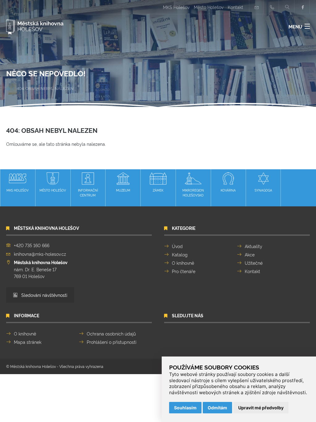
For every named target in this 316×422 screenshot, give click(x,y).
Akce (250, 254)
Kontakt (235, 7)
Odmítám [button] (217, 407)
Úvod (177, 246)
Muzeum (123, 190)
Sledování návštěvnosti (43, 295)
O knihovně (183, 263)
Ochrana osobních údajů (111, 333)
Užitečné (254, 263)
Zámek (158, 190)
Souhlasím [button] (185, 407)
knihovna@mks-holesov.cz (40, 254)
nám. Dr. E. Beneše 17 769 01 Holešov (41, 269)
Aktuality (253, 246)
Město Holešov (208, 7)
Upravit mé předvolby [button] (261, 407)
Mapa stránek (27, 342)
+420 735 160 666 (31, 245)
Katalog (180, 254)
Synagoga (263, 190)
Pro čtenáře (183, 271)
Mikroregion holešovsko (193, 192)
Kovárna (228, 190)
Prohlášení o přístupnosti (111, 342)
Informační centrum (88, 192)
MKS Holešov (176, 7)
